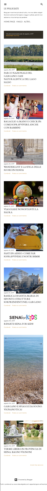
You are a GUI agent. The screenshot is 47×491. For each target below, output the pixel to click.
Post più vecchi (36, 465)
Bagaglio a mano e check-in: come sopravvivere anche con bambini (22, 124)
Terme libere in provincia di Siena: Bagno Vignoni (22, 450)
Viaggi (19, 22)
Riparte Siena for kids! (18, 323)
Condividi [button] (7, 85)
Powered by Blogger (25, 480)
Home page (9, 22)
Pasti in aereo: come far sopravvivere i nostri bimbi (22, 255)
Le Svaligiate (11, 8)
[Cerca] (41, 3)
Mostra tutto (12, 35)
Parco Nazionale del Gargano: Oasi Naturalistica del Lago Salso (20, 77)
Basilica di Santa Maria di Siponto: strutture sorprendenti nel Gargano (22, 299)
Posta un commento (19, 85)
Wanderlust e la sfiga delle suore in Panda (22, 168)
